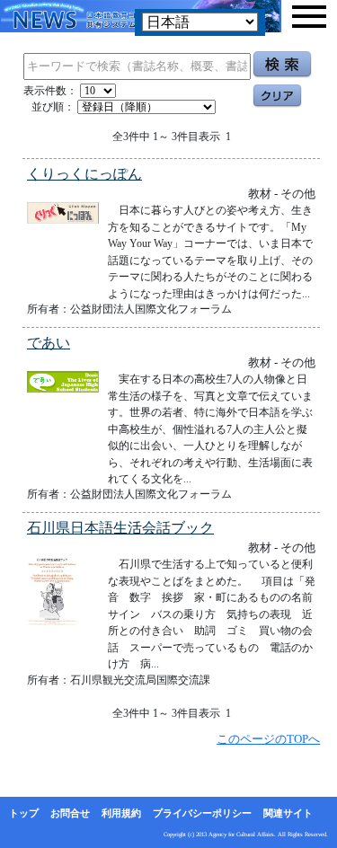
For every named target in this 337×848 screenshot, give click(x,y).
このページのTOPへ (268, 739)
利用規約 (121, 813)
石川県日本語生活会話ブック (120, 527)
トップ (24, 813)
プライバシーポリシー (202, 813)
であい (48, 342)
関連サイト (288, 813)
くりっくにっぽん (84, 173)
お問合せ (70, 813)
